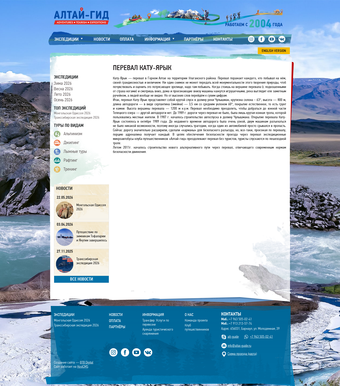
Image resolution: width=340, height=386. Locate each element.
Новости (116, 314)
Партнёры (117, 326)
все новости (81, 279)
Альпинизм (73, 133)
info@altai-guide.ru (239, 346)
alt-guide (233, 337)
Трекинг (70, 169)
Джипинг (71, 142)
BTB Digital (86, 362)
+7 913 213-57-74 (236, 323)
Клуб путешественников (197, 327)
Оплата (115, 320)
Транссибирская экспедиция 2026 (76, 117)
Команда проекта (196, 320)
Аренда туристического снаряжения (157, 331)
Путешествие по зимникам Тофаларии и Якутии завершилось (91, 236)
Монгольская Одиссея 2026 (72, 113)
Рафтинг (71, 160)
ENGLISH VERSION (274, 51)
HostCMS (82, 367)
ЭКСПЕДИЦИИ (64, 314)
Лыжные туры (75, 151)
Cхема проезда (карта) (242, 354)
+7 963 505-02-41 (236, 319)
